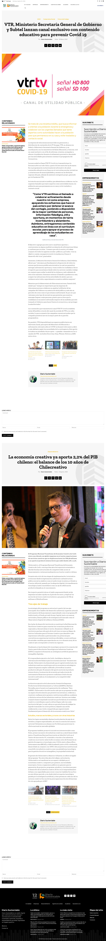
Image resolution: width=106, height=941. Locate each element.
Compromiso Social (49, 19)
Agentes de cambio (64, 927)
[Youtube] (103, 1)
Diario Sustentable (46, 39)
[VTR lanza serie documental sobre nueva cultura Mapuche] (52, 345)
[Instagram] (99, 1)
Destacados (5, 143)
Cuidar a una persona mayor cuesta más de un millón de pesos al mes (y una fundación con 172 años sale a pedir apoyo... (73, 923)
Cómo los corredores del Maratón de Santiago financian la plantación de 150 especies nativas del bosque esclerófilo (71, 931)
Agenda (84, 193)
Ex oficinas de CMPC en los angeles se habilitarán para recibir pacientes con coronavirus (79, 397)
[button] (25, 8)
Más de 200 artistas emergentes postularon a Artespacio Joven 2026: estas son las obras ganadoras (43, 923)
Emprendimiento (86, 182)
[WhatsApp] (56, 45)
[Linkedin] (60, 45)
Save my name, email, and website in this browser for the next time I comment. (25, 431)
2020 (39, 19)
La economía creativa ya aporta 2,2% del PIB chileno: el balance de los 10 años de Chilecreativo (88, 188)
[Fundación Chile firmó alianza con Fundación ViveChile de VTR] (69, 345)
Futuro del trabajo (63, 19)
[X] (101, 1)
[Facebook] (98, 1)
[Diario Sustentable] (34, 379)
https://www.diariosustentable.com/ (48, 376)
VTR (55, 365)
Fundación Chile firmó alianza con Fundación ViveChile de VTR (69, 353)
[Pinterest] (53, 45)
